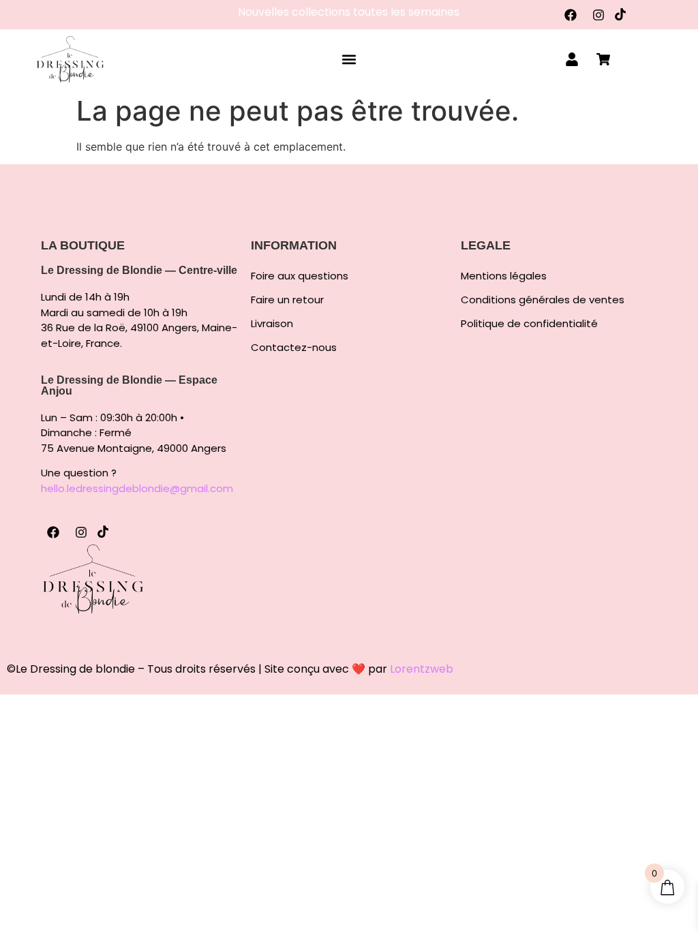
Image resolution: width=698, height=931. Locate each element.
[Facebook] (570, 15)
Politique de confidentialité (529, 324)
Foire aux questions (299, 276)
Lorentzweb (421, 669)
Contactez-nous (294, 348)
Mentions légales (504, 276)
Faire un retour (287, 300)
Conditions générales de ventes (542, 300)
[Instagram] (598, 15)
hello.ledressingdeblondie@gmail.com (137, 488)
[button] (348, 59)
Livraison (272, 324)
